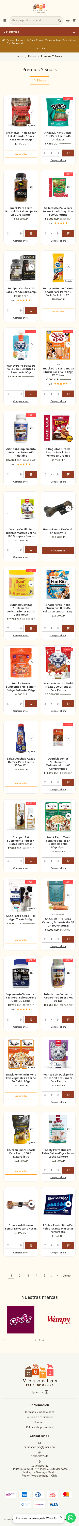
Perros (32, 56)
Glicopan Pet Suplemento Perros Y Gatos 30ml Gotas (21, 840)
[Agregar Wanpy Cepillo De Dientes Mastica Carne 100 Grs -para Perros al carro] (31, 549)
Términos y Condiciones (39, 1412)
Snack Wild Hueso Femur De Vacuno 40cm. (21, 1226)
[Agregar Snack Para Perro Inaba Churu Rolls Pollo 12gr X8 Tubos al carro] (68, 394)
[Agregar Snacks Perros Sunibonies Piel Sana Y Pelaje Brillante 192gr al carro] (31, 703)
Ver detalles (21, 154)
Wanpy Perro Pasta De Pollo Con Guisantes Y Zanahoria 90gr (20, 369)
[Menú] (4, 20)
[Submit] (59, 20)
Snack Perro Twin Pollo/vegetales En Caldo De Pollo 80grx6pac (58, 842)
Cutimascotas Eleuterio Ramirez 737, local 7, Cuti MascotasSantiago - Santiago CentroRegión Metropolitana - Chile (40, 1470)
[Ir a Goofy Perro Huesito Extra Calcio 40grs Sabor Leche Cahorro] (58, 1129)
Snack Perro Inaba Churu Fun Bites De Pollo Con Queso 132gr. (58, 608)
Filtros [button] (41, 80)
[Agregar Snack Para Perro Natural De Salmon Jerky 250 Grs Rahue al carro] (31, 233)
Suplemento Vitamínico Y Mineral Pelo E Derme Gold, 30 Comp (21, 997)
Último (67, 1275)
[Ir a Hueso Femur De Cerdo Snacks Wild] (58, 509)
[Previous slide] (5, 1340)
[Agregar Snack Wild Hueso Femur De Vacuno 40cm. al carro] (31, 1245)
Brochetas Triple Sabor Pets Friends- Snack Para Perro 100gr (21, 136)
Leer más (39, 48)
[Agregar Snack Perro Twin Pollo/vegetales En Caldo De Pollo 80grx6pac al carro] (68, 860)
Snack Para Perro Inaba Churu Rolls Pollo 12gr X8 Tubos (58, 372)
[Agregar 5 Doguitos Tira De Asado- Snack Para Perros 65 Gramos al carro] (68, 474)
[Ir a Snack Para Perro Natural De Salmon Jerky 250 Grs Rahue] (21, 187)
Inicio (20, 56)
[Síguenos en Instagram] (46, 1392)
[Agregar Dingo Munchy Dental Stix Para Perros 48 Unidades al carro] (68, 153)
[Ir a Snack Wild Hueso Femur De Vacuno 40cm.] (21, 1205)
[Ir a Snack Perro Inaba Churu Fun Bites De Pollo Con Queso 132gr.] (58, 584)
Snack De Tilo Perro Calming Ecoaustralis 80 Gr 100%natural (58, 922)
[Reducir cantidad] (45, 153)
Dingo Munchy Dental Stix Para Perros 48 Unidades (58, 136)
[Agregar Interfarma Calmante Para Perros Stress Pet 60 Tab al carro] (68, 1019)
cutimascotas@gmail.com (39, 1447)
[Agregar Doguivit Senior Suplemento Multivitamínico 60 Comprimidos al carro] (68, 782)
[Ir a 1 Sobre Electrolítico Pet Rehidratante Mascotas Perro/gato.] (58, 1205)
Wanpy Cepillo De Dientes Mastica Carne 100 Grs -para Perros (21, 533)
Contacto (39, 1422)
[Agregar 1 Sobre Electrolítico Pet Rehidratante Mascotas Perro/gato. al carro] (68, 1245)
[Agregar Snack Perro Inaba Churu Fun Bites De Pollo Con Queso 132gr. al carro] (68, 628)
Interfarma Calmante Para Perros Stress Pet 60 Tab (58, 997)
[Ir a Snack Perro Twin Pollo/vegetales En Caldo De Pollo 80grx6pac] (58, 817)
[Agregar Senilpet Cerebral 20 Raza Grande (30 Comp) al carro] (31, 310)
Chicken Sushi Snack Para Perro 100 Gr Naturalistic (21, 1153)
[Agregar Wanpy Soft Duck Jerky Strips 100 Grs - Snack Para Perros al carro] (68, 1094)
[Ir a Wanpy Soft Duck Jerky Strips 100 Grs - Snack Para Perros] (58, 1054)
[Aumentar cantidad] (58, 153)
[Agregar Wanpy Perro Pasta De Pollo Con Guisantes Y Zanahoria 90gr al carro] (31, 394)
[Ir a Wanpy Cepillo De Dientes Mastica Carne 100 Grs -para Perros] (21, 509)
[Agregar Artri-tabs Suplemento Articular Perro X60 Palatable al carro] (31, 474)
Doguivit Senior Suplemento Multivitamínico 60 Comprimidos (58, 763)
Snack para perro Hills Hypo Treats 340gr (20, 917)
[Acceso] (68, 20)
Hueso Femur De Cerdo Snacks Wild (58, 531)
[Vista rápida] (31, 112)
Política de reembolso (39, 1417)
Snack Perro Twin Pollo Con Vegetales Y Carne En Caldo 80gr (21, 1078)
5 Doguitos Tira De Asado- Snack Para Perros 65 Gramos (58, 452)
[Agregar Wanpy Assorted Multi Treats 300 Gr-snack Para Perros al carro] (68, 703)
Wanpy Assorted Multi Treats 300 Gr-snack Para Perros (58, 687)
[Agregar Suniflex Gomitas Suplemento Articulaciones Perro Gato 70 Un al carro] (31, 628)
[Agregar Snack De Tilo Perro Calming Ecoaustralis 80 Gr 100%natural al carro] (68, 939)
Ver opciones (58, 550)
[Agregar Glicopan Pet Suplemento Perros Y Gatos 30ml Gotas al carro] (31, 860)
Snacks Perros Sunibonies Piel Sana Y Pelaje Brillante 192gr (21, 687)
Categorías (11, 31)
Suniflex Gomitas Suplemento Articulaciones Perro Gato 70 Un (20, 610)
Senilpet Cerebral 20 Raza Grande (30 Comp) (20, 290)
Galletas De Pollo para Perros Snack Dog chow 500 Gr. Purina (58, 211)
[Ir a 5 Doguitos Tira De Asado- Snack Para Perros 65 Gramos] (58, 428)
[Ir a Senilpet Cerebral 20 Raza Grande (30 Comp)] (21, 268)
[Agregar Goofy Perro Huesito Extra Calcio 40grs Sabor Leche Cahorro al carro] (68, 1170)
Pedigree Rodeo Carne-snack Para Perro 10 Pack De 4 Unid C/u (58, 292)
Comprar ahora (58, 160)
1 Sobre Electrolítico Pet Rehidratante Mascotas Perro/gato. (58, 1228)
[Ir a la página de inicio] (39, 8)
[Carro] (74, 20)
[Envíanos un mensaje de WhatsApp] (71, 1518)
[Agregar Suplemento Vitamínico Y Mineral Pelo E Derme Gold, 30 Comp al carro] (31, 1019)
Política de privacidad (39, 1427)
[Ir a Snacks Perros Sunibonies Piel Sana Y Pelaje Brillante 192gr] (21, 663)
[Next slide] (74, 1340)
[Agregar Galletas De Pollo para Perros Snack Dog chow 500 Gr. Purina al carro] (68, 233)
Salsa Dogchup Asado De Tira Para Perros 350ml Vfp (21, 762)
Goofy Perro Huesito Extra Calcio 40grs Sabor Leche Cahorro (58, 1153)
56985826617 (39, 1456)
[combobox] (36, 20)
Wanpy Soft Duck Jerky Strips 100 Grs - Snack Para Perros (58, 1078)
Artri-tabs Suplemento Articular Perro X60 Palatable (21, 452)
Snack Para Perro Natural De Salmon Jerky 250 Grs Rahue (21, 211)
